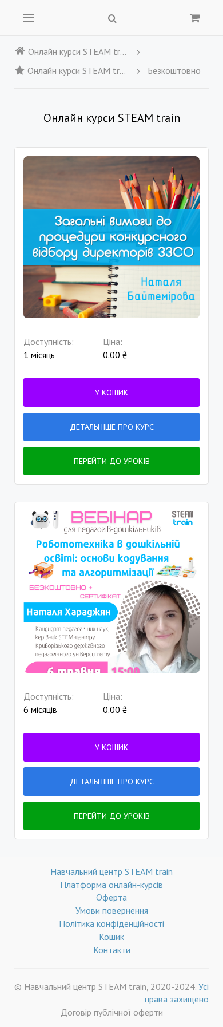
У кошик (111, 392)
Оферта (111, 897)
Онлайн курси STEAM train (78, 51)
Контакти (111, 949)
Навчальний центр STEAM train (111, 871)
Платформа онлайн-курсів (111, 884)
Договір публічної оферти (112, 1012)
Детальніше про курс (112, 427)
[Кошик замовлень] (195, 18)
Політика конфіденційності (111, 923)
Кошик (111, 936)
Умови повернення (111, 910)
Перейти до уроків (112, 461)
